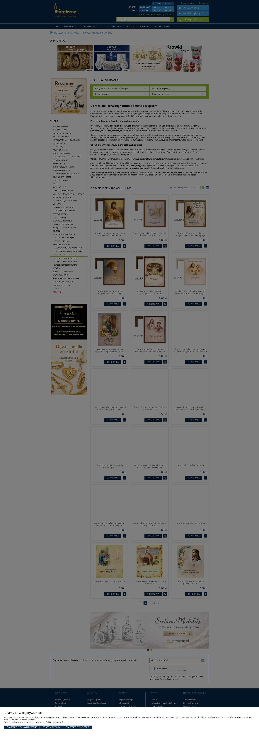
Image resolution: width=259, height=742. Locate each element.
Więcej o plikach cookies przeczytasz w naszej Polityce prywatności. (34, 722)
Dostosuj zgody (51, 727)
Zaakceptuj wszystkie (77, 727)
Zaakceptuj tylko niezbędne (22, 727)
